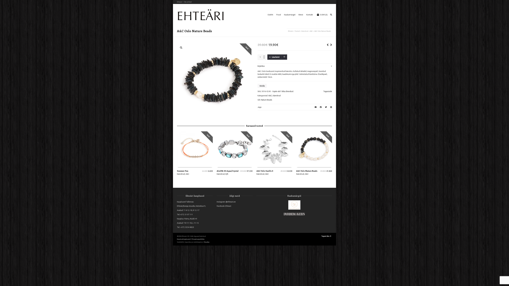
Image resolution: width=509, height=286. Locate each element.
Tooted (297, 31)
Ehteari (228, 206)
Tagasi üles (325, 236)
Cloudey (206, 242)
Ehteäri (290, 31)
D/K (226, 174)
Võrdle (262, 86)
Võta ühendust (287, 91)
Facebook (328, 2)
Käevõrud (304, 31)
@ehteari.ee (231, 202)
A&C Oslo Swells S (264, 171)
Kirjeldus (261, 66)
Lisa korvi (275, 57)
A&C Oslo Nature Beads (306, 171)
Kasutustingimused (183, 239)
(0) (324, 14)
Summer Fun (182, 171)
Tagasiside (327, 91)
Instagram (331, 2)
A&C (311, 31)
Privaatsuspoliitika (198, 239)
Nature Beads (266, 100)
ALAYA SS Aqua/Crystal (228, 171)
